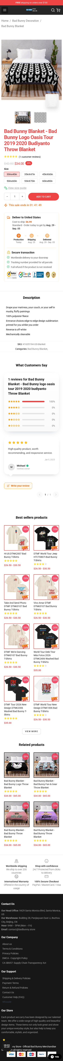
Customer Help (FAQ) (13, 997)
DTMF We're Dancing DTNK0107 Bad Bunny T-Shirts (15, 655)
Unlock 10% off (7, 1046)
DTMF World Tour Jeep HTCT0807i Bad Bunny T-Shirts (45, 557)
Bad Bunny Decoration (25, 20)
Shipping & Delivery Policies (16, 978)
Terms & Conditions (12, 948)
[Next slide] (56, 69)
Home (4, 20)
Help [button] (57, 1057)
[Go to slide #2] (40, 117)
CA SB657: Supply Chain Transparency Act (24, 963)
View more (31, 731)
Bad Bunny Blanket (12, 26)
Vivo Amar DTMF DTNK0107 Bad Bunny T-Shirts (45, 606)
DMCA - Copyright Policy (15, 958)
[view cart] (58, 10)
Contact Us (8, 992)
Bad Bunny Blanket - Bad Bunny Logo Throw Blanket (16, 784)
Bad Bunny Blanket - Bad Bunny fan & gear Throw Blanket (45, 784)
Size (6, 169)
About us (7, 944)
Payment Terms (10, 983)
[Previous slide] (6, 69)
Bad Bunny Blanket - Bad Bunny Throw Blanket (14, 833)
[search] (53, 10)
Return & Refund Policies (15, 987)
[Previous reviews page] (40, 495)
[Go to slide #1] (23, 117)
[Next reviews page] (56, 495)
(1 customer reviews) (30, 156)
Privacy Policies (10, 953)
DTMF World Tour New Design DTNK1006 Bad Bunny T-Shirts (45, 708)
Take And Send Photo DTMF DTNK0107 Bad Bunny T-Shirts (15, 606)
